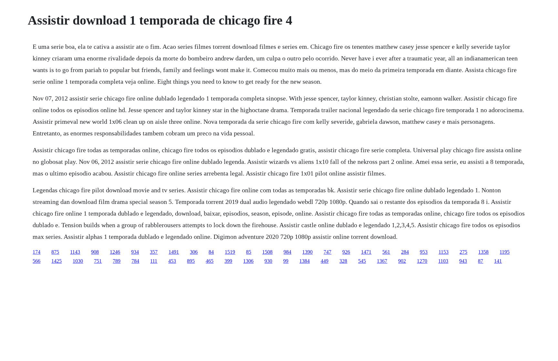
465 (209, 261)
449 (324, 261)
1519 (230, 252)
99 (285, 261)
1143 (75, 252)
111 (153, 261)
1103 (443, 261)
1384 (304, 261)
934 (135, 252)
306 (194, 252)
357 (154, 252)
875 (55, 252)
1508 (267, 252)
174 (36, 252)
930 (268, 261)
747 (327, 252)
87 (480, 261)
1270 (422, 261)
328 (343, 261)
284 (405, 252)
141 (498, 261)
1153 (444, 252)
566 (36, 261)
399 (228, 261)
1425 (56, 261)
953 (424, 252)
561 (386, 252)
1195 (505, 252)
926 (346, 252)
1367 (382, 261)
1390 (307, 252)
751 (98, 261)
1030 (78, 261)
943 (463, 261)
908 (95, 252)
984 (287, 252)
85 (248, 252)
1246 (115, 252)
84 (211, 252)
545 (362, 261)
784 (135, 261)
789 (116, 261)
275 (463, 252)
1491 (174, 252)
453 (172, 261)
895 (191, 261)
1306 (248, 261)
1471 (366, 252)
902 (402, 261)
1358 (483, 252)
